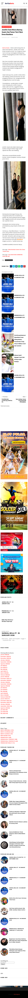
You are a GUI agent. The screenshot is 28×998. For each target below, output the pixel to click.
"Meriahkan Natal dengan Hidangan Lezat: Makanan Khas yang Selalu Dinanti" (17, 951)
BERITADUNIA (6, 735)
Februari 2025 (5, 675)
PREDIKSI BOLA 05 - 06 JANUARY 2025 (19, 296)
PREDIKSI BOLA (6, 737)
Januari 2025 (5, 676)
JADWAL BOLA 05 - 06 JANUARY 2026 (19, 276)
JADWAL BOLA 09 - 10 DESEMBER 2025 (19, 376)
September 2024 (6, 684)
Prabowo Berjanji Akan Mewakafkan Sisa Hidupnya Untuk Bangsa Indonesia (18, 772)
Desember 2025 (6, 656)
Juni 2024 (4, 689)
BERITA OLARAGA (7, 733)
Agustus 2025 (5, 664)
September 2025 (6, 662)
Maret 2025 (5, 673)
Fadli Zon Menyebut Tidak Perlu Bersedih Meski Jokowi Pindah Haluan (17, 813)
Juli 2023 (4, 709)
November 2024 (6, 680)
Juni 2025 (4, 667)
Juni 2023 (4, 711)
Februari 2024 (5, 697)
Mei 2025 (4, 669)
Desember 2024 (6, 678)
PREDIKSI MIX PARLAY (8, 743)
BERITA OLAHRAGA (7, 732)
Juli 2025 (4, 665)
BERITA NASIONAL (6, 26)
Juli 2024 (4, 687)
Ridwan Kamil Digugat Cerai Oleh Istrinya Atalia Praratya (19, 358)
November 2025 (6, 658)
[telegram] (16, 266)
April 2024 (4, 693)
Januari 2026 (5, 654)
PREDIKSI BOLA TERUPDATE (9, 741)
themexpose (17, 994)
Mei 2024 (4, 691)
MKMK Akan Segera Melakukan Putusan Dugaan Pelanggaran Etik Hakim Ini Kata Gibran (18, 803)
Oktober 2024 (5, 682)
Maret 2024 (5, 695)
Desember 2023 (6, 700)
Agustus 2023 (5, 708)
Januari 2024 (5, 698)
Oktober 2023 (5, 704)
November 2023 (6, 702)
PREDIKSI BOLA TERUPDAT (9, 739)
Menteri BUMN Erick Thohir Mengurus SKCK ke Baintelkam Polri (17, 833)
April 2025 (4, 671)
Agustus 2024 (5, 686)
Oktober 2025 (5, 660)
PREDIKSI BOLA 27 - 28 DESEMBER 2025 (19, 316)
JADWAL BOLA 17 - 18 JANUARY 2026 (11, 634)
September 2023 (6, 706)
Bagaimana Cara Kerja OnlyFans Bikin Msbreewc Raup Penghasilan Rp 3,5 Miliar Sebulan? (18, 940)
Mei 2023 (4, 713)
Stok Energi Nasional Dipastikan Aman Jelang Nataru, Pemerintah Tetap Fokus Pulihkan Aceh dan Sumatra (20, 340)
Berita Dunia (5, 48)
